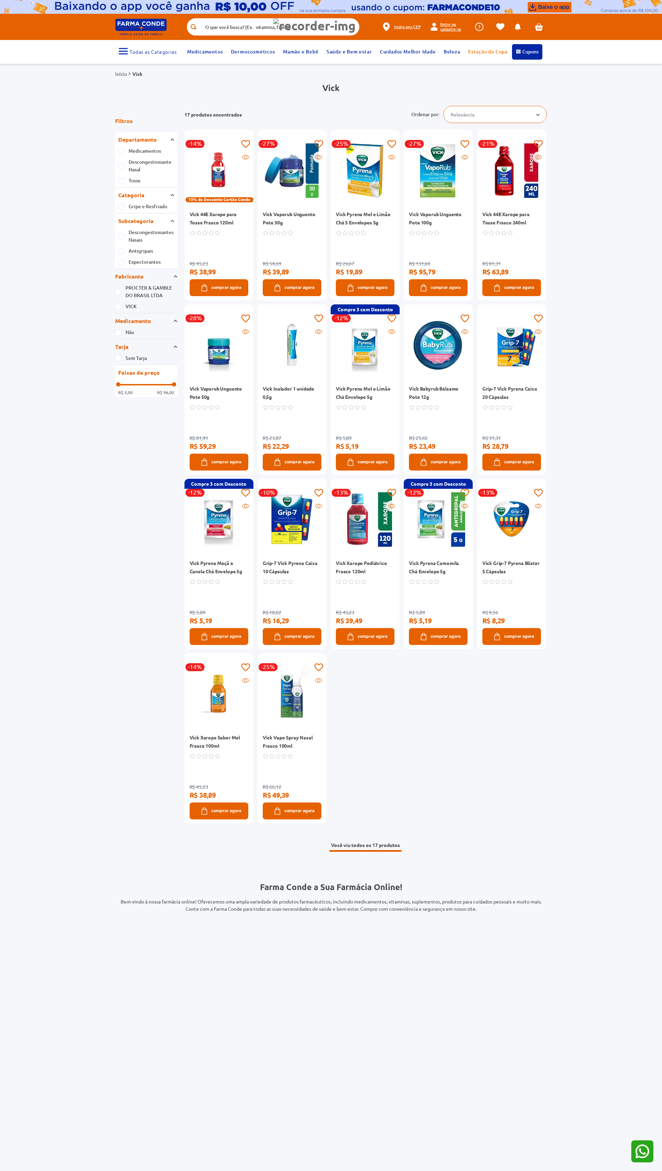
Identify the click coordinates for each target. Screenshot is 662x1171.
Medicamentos (145, 151)
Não (130, 332)
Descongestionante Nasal (150, 166)
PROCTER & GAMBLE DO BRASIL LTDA (149, 291)
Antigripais (141, 251)
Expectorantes (145, 262)
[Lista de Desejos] (502, 27)
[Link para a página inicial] (121, 74)
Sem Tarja (136, 358)
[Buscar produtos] (193, 27)
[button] (314, 25)
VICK (131, 306)
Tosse (135, 180)
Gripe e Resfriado (148, 206)
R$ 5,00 (125, 392)
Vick (137, 74)
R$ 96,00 (165, 392)
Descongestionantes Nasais (151, 236)
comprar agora (226, 287)
